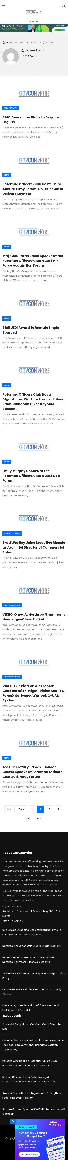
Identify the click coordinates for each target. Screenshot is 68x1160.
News (6, 175)
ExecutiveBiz (11, 1015)
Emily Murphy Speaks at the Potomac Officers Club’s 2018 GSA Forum (31, 476)
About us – (9, 911)
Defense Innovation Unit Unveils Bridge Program (31, 946)
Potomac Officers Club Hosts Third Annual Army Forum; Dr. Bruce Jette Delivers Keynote (32, 189)
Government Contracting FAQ (35, 911)
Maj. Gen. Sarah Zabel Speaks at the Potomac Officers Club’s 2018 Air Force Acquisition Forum (32, 261)
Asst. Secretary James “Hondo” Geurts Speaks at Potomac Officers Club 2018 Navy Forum (32, 772)
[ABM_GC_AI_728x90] (34, 28)
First (9, 809)
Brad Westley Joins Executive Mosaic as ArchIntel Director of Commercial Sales (33, 547)
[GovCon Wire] (34, 12)
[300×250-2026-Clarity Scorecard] (39, 1139)
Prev (21, 809)
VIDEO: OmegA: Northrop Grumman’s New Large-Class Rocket (33, 616)
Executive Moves (12, 533)
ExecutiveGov (12, 921)
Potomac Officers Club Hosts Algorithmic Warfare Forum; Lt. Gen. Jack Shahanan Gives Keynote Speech (33, 401)
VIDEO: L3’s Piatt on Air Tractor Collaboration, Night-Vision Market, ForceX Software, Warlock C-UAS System (33, 693)
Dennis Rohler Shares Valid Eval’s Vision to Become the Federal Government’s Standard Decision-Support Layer (33, 1045)
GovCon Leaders (12, 605)
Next (27, 818)
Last (39, 818)
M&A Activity (10, 108)
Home (9, 42)
